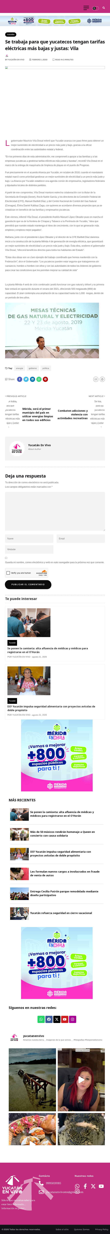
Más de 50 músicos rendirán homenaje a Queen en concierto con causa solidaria (62, 833)
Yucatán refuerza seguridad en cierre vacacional (61, 913)
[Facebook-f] (85, 1186)
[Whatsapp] (41, 1019)
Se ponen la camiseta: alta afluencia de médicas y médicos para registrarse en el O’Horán (47, 650)
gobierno (33, 368)
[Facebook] (49, 1019)
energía (19, 368)
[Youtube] (64, 1019)
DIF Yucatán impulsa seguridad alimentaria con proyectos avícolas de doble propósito (51, 708)
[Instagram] (72, 1019)
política (46, 368)
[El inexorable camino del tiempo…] (32, 1079)
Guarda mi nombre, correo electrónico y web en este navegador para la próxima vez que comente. (54, 562)
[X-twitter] (56, 1019)
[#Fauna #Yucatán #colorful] (81, 1144)
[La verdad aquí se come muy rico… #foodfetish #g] (32, 1144)
